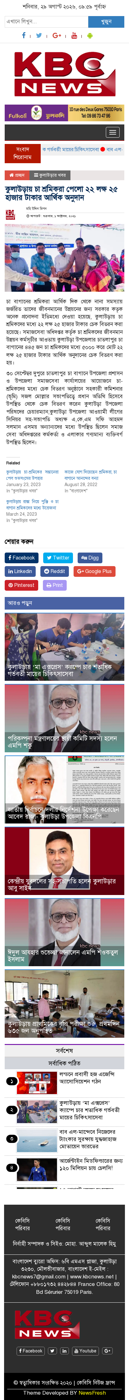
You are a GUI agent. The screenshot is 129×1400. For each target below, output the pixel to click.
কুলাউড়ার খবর (52, 175)
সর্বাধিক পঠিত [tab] (64, 1063)
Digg (93, 558)
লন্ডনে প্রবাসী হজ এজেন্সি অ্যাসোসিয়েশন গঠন (87, 1078)
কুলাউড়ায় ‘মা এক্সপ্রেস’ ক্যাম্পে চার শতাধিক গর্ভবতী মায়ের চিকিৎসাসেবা (60, 670)
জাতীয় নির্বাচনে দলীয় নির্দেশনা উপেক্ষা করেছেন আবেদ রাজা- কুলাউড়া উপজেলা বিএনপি (63, 813)
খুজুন (106, 21)
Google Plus (98, 571)
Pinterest (23, 585)
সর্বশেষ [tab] (64, 1051)
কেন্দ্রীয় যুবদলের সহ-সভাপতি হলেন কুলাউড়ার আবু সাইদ (62, 884)
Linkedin (22, 571)
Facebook (23, 558)
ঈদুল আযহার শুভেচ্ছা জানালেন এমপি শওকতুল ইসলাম (63, 956)
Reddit (57, 571)
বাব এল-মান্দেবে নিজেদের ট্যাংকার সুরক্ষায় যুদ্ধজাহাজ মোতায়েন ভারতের (87, 1139)
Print (57, 585)
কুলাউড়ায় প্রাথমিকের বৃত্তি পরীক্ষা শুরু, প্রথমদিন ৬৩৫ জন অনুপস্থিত (64, 1027)
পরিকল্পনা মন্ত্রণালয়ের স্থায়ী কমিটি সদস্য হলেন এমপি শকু (62, 742)
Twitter (60, 558)
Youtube (87, 1351)
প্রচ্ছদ (19, 175)
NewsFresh (92, 1393)
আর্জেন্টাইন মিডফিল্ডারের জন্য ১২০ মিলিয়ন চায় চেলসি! (91, 1164)
